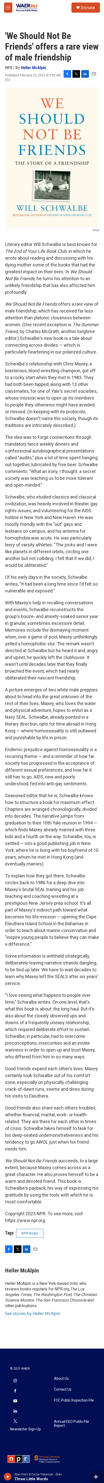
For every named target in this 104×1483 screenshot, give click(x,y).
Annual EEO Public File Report (71, 1424)
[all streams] (97, 1476)
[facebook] (15, 1391)
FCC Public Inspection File (74, 1400)
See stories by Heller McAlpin (32, 1313)
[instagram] (15, 1381)
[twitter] (15, 1421)
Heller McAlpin (33, 67)
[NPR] (19, 1459)
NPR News (29, 1233)
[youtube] (15, 1401)
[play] (8, 1476)
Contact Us (62, 1389)
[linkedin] (15, 1411)
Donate (88, 7)
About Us (61, 1379)
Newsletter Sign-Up (25, 1429)
